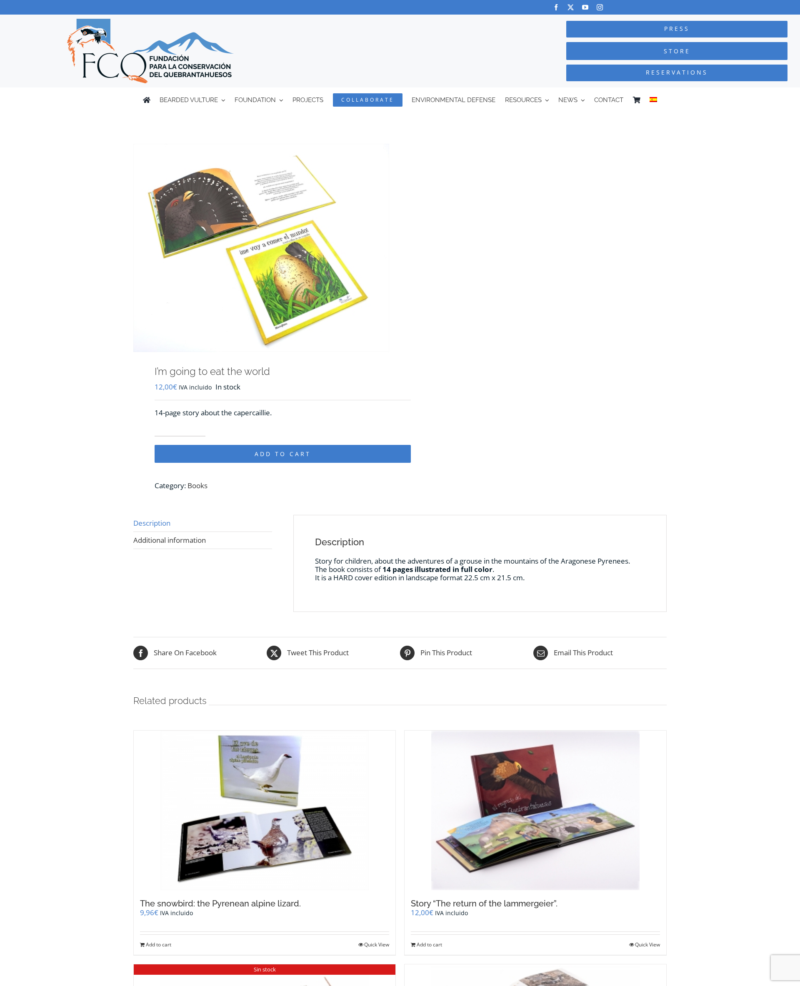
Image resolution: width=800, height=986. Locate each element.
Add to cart (283, 454)
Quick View (376, 944)
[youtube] (585, 7)
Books (198, 485)
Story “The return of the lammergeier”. (484, 904)
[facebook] (556, 7)
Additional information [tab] (169, 540)
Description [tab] (151, 523)
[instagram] (600, 7)
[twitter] (571, 7)
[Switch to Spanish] (653, 99)
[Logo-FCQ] (150, 22)
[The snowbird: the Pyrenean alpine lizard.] (264, 810)
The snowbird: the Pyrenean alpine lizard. (220, 904)
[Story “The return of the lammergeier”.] (535, 810)
